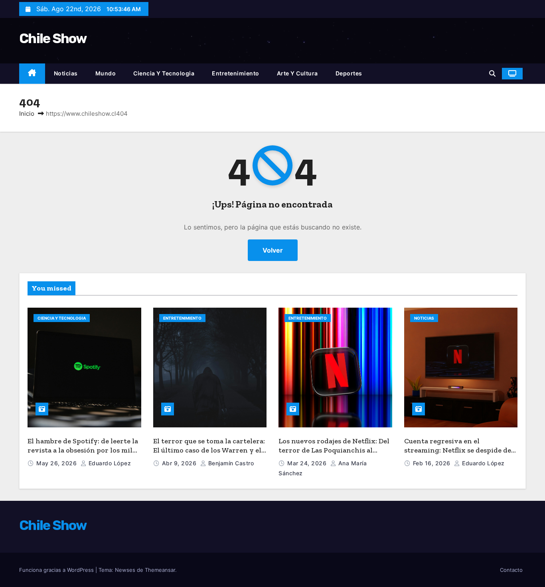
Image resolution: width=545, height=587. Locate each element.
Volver (273, 250)
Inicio (26, 113)
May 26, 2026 (57, 463)
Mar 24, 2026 (307, 463)
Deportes (349, 73)
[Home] (32, 73)
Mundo (105, 73)
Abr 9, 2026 (180, 463)
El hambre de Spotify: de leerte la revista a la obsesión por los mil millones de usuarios (83, 450)
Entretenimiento (235, 73)
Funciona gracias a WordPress (57, 570)
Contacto (511, 570)
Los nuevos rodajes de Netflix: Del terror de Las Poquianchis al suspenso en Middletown (333, 450)
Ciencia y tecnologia (163, 73)
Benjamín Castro (230, 463)
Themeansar (160, 570)
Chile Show (52, 38)
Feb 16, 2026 (432, 463)
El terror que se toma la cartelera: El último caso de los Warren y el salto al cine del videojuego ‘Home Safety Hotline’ (209, 454)
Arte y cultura (297, 73)
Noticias (66, 73)
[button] (492, 73)
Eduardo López (109, 463)
